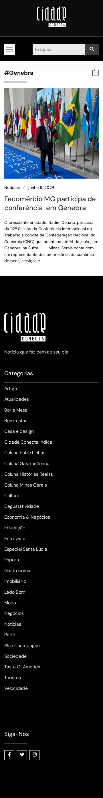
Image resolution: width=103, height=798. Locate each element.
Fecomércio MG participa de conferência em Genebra (50, 203)
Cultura (11, 496)
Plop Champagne (22, 646)
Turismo (12, 678)
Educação (14, 528)
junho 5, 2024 (41, 187)
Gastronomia (17, 571)
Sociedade (15, 656)
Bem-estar (15, 421)
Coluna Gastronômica (26, 464)
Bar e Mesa (15, 410)
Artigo (10, 389)
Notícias (12, 187)
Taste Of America (22, 667)
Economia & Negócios (27, 517)
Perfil (9, 635)
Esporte (12, 560)
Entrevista (14, 539)
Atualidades (16, 399)
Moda (10, 603)
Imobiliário (15, 581)
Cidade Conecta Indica (28, 442)
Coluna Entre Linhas (24, 453)
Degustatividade (21, 506)
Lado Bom (14, 592)
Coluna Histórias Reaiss (28, 474)
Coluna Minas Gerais (25, 485)
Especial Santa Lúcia (25, 549)
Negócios (14, 613)
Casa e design (19, 431)
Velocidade (16, 688)
